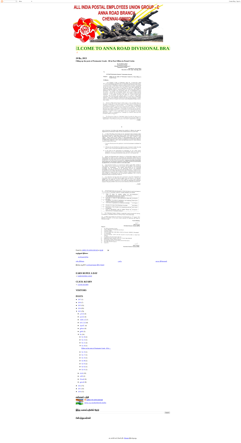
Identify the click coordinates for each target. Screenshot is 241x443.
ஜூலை (82, 328)
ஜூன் (82, 331)
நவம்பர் (82, 317)
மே (81, 334)
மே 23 (84, 340)
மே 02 (84, 366)
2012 (79, 386)
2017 (79, 299)
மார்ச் (81, 376)
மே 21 (84, 343)
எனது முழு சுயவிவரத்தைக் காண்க (95, 402)
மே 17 (84, 355)
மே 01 (84, 369)
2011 (79, 388)
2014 (79, 308)
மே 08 (84, 361)
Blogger (126, 438)
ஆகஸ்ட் (82, 325)
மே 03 (84, 364)
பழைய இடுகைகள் (161, 261)
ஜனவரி (82, 382)
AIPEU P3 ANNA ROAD (94, 400)
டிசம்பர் (82, 314)
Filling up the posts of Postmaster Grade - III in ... (96, 348)
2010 (79, 391)
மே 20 (84, 345)
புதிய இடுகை (80, 261)
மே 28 (84, 337)
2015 (79, 305)
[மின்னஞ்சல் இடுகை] (107, 250)
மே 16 (84, 358)
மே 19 (84, 352)
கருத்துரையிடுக (83, 257)
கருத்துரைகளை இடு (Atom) (95, 265)
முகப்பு (120, 261)
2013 (79, 311)
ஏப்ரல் (82, 373)
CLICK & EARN (83, 284)
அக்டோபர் (83, 320)
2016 (79, 302)
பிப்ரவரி (82, 379)
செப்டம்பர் (83, 322)
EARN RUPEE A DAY (85, 276)
